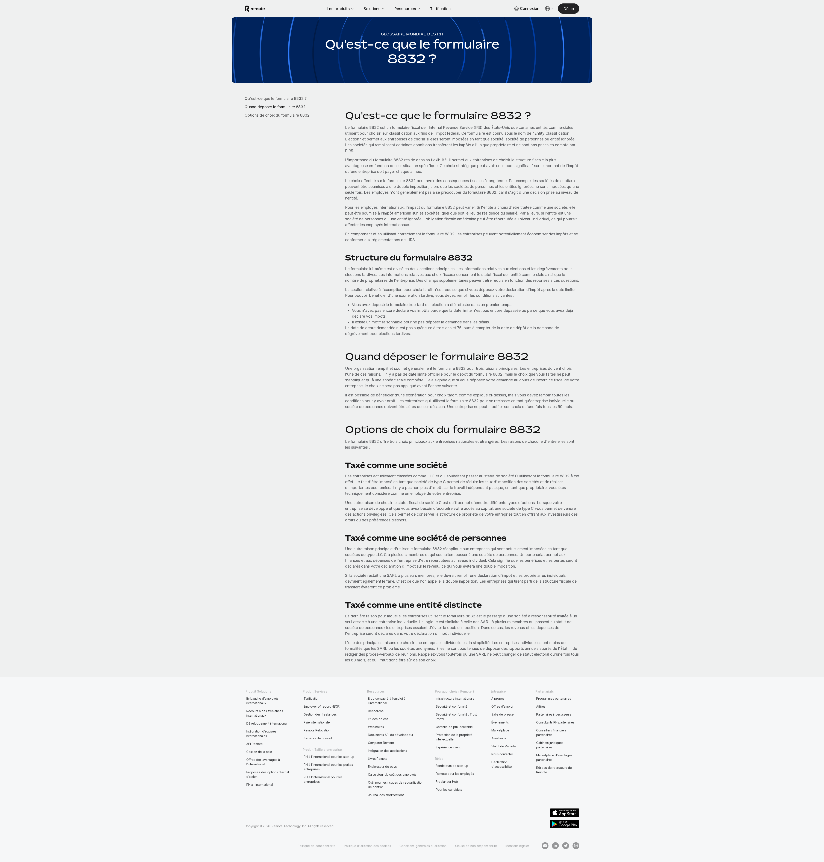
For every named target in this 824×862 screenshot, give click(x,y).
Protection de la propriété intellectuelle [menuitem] (454, 737)
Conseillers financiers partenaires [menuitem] (551, 732)
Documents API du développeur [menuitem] (390, 735)
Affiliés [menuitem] (540, 706)
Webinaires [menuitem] (376, 727)
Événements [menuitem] (500, 722)
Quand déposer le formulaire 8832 (275, 107)
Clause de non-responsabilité (476, 846)
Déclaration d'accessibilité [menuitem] (501, 764)
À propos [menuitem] (497, 698)
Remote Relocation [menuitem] (317, 730)
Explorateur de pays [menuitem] (382, 766)
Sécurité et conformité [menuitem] (451, 706)
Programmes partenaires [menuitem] (553, 698)
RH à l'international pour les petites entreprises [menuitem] (328, 767)
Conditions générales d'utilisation (423, 846)
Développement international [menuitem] (266, 723)
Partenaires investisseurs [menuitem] (553, 714)
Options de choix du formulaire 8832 (277, 115)
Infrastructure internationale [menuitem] (455, 698)
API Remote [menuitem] (254, 744)
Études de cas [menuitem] (378, 719)
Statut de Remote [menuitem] (503, 746)
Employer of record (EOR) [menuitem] (322, 706)
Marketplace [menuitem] (500, 730)
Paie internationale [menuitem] (317, 722)
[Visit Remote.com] (255, 8)
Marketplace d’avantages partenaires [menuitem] (554, 757)
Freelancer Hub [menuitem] (447, 781)
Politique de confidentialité (316, 846)
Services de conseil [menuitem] (318, 738)
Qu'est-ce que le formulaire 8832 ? (276, 98)
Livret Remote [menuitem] (378, 758)
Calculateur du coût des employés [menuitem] (392, 774)
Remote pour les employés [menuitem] (455, 773)
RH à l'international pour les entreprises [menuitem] (323, 779)
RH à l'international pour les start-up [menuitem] (329, 756)
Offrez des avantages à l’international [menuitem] (263, 762)
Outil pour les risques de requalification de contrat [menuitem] (395, 785)
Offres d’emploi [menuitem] (502, 706)
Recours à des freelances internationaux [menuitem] (264, 713)
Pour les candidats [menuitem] (449, 789)
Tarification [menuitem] (311, 698)
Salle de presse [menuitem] (502, 714)
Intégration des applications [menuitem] (387, 750)
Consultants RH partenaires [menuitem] (555, 722)
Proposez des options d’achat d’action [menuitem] (267, 774)
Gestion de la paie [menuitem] (259, 752)
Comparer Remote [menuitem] (381, 743)
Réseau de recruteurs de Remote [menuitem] (554, 770)
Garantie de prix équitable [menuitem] (454, 727)
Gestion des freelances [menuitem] (320, 714)
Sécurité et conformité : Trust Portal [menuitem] (456, 717)
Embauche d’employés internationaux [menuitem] (262, 701)
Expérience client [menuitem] (448, 747)
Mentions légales (518, 846)
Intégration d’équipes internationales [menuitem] (261, 734)
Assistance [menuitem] (498, 738)
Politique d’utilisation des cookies (367, 846)
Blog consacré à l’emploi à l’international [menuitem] (386, 701)
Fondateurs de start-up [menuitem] (452, 766)
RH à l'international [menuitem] (259, 784)
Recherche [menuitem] (376, 711)
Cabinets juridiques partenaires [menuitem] (549, 745)
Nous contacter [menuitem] (502, 754)
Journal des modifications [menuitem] (386, 795)
